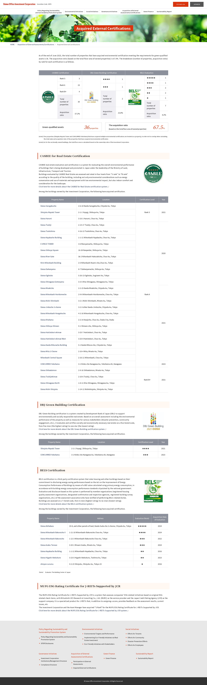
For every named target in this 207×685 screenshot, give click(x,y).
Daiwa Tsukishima (48, 231)
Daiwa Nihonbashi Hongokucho (53, 313)
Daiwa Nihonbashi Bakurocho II (53, 532)
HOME (12, 44)
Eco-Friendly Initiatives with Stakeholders (99, 644)
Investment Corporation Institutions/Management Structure (54, 659)
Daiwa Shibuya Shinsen (50, 326)
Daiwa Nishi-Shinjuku (49, 389)
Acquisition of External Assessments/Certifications (36, 44)
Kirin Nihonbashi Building (51, 262)
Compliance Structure (49, 665)
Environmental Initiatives (92, 629)
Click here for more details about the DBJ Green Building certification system (72, 429)
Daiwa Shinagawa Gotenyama (52, 281)
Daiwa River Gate (47, 256)
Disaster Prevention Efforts (137, 641)
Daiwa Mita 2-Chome (49, 351)
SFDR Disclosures (47, 643)
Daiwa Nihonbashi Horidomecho (54, 294)
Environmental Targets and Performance (99, 634)
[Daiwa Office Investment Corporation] (19, 4)
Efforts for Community (136, 637)
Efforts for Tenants (134, 634)
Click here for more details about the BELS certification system (65, 504)
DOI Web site (180, 4)
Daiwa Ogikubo (47, 275)
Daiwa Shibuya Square (49, 250)
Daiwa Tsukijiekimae (49, 376)
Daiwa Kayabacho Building (51, 237)
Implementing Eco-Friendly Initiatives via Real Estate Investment (101, 638)
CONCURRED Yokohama (50, 364)
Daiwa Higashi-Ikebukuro (51, 557)
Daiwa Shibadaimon (48, 370)
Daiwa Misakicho (47, 288)
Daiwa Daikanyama (48, 269)
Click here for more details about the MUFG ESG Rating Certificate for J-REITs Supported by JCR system (83, 610)
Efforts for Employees (135, 645)
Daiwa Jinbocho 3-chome (51, 307)
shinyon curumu (47, 564)
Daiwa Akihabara (47, 526)
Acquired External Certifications (84, 668)
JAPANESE (197, 4)
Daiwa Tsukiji (46, 225)
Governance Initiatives (48, 653)
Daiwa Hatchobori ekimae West (53, 338)
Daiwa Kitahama (47, 319)
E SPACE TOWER (47, 244)
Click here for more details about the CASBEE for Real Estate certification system (73, 186)
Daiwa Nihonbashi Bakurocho (52, 538)
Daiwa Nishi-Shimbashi (50, 300)
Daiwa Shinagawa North (50, 383)
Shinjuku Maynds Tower (50, 212)
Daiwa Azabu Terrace (49, 545)
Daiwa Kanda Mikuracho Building (54, 345)
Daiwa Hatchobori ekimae (51, 332)
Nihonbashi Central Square (51, 357)
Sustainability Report (144, 653)
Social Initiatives (132, 629)
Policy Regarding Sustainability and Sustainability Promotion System (53, 631)
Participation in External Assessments (82, 662)
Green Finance (109, 653)
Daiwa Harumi (46, 218)
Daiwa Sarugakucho (48, 206)
